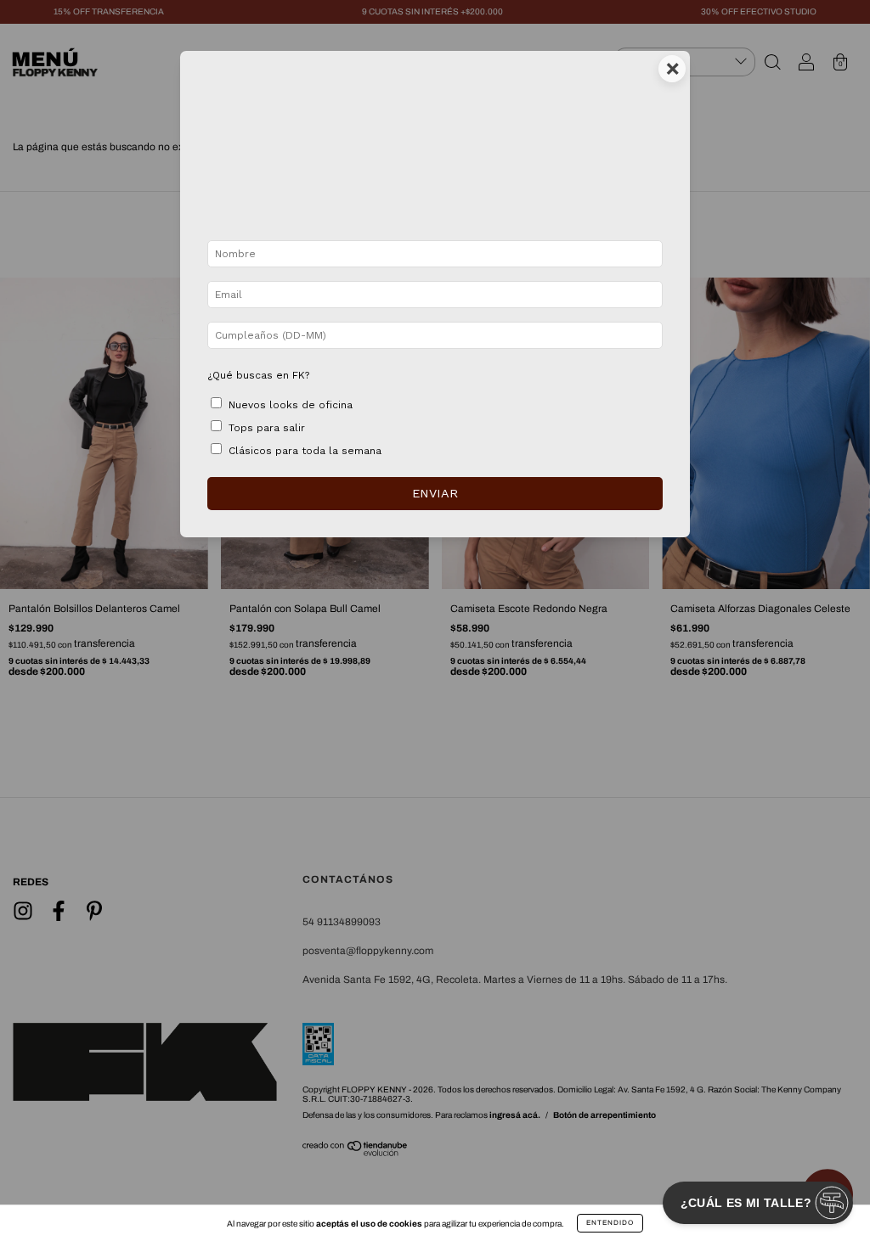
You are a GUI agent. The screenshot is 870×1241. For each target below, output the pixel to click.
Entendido (610, 1223)
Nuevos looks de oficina (291, 405)
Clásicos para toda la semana (305, 451)
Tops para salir (267, 428)
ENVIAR (435, 493)
